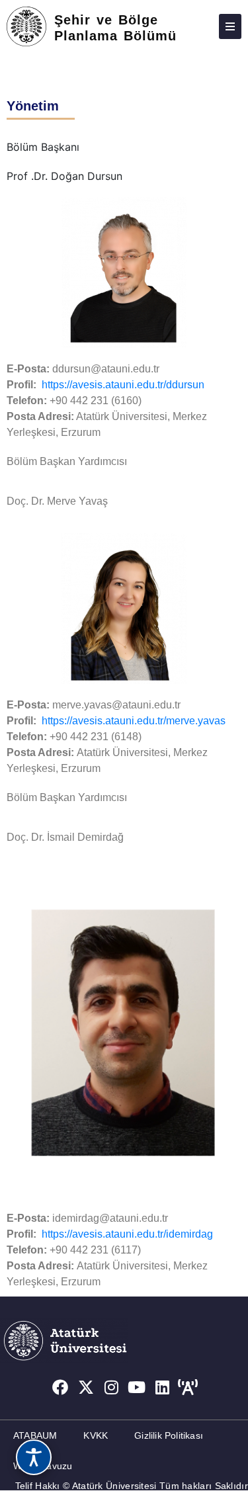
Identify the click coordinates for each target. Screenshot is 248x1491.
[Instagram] (111, 1388)
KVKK (95, 1435)
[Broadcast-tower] (188, 1388)
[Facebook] (60, 1388)
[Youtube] (137, 1388)
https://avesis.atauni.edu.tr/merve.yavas (134, 720)
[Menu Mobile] (230, 26)
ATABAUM (35, 1435)
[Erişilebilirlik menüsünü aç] (34, 1457)
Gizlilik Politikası (168, 1435)
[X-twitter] (86, 1388)
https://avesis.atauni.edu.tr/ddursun (123, 384)
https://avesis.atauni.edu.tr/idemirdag (127, 1234)
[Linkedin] (162, 1388)
